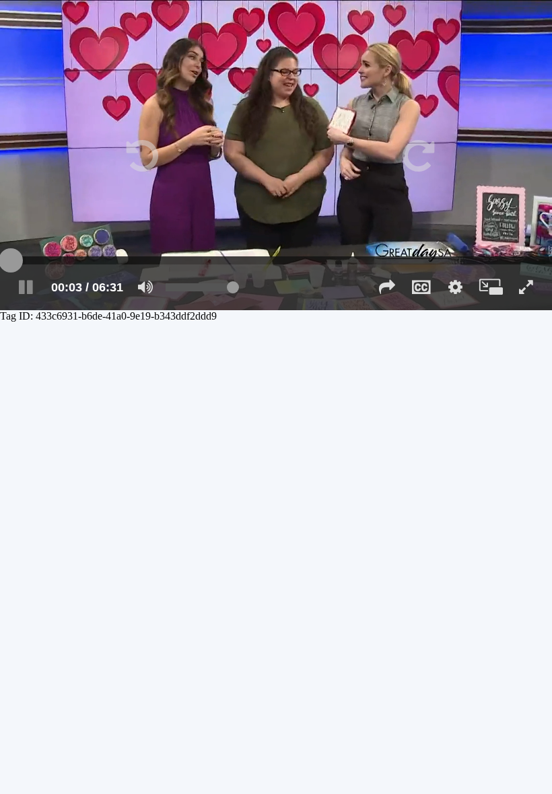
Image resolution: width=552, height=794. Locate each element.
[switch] (145, 287)
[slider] (276, 260)
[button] (138, 155)
